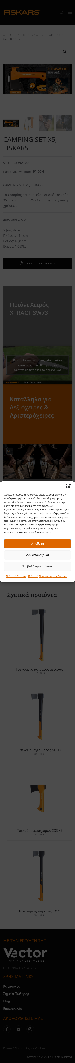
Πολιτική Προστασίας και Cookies (47, 576)
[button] (69, 487)
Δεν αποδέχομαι (37, 555)
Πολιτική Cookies (16, 576)
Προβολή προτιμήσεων (37, 566)
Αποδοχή (37, 543)
